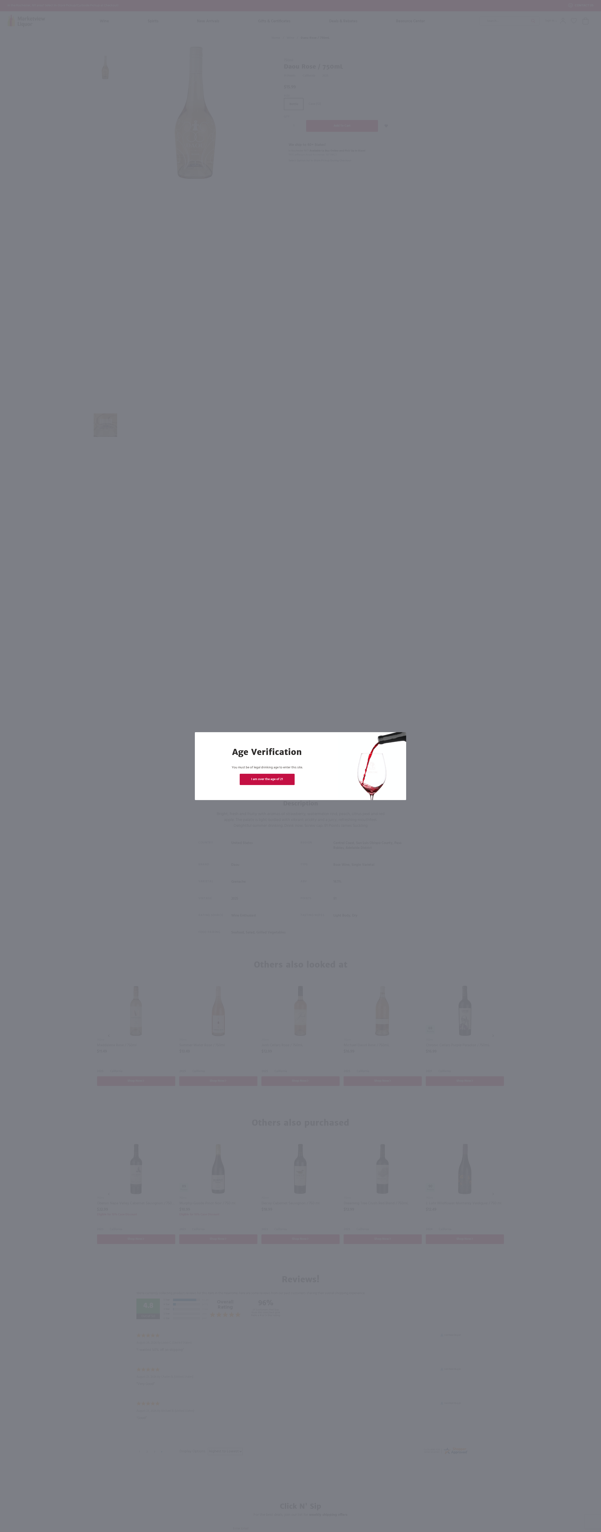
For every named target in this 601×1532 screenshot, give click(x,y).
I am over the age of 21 (267, 779)
